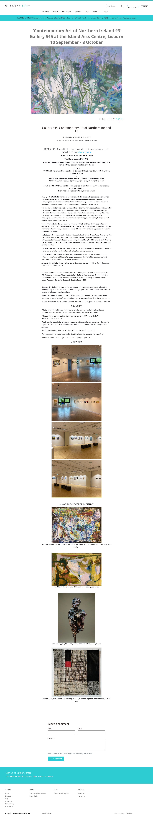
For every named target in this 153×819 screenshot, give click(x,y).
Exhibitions (66, 11)
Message (51, 738)
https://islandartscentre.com (98, 298)
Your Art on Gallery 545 (61, 793)
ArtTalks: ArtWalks (56, 318)
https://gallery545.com (57, 257)
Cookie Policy (9, 804)
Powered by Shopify (119, 813)
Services (78, 11)
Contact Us (8, 801)
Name (50, 729)
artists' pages (84, 152)
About (95, 11)
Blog (87, 11)
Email (80, 729)
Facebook (81, 793)
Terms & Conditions (47, 813)
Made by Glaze (129, 813)
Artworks (45, 11)
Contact (104, 11)
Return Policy (33, 796)
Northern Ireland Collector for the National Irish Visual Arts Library (73, 312)
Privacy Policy (9, 806)
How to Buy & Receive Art (37, 793)
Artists (55, 11)
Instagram (81, 796)
